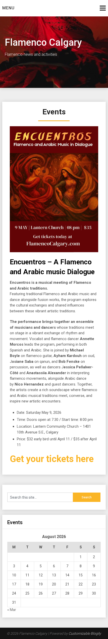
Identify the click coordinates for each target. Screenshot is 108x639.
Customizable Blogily (85, 633)
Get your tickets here (52, 459)
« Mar (11, 610)
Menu (8, 8)
